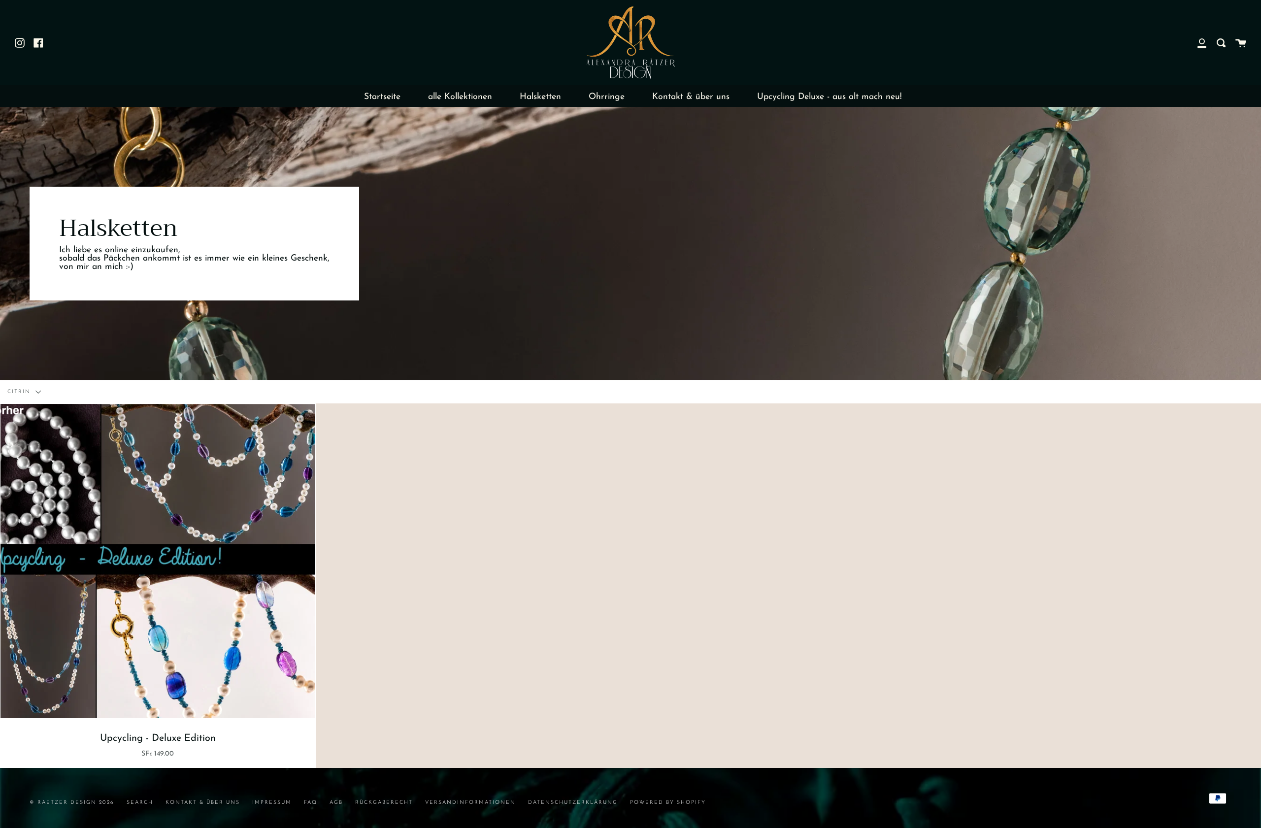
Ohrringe (607, 97)
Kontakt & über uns (691, 97)
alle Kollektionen (460, 97)
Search (140, 802)
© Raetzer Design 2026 (72, 802)
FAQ (310, 802)
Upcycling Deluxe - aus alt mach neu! (829, 97)
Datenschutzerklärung (573, 802)
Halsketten (540, 97)
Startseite (382, 97)
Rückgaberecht (384, 802)
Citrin (20, 392)
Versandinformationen (470, 802)
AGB (336, 802)
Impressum (272, 802)
